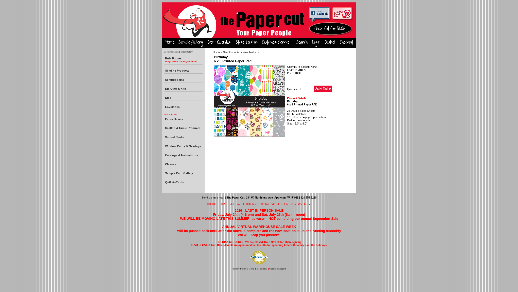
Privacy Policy (239, 269)
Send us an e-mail (213, 197)
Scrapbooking (175, 79)
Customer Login (171, 52)
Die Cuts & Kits (175, 88)
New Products (231, 52)
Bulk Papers (181, 60)
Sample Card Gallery (179, 173)
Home (216, 52)
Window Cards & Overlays (183, 146)
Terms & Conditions (257, 269)
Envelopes (172, 106)
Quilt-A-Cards (174, 182)
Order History (186, 52)
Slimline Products (177, 70)
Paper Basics (174, 119)
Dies (168, 97)
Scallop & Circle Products (182, 128)
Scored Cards (174, 137)
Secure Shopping (277, 269)
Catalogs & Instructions (181, 155)
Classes (170, 164)
